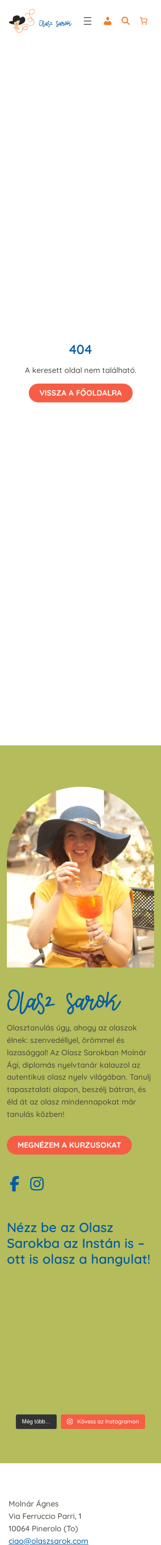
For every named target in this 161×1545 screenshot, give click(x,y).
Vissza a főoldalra (80, 393)
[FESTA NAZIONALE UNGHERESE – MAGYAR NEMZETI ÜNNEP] (119, 1299)
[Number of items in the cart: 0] (143, 20)
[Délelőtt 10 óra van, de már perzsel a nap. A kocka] (119, 1387)
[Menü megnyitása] (87, 21)
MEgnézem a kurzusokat (69, 1145)
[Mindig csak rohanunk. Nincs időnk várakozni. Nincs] (43, 1387)
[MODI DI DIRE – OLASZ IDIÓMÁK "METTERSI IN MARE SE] (43, 1299)
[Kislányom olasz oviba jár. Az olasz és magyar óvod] (43, 1343)
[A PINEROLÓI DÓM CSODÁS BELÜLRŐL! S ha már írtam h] (119, 1343)
